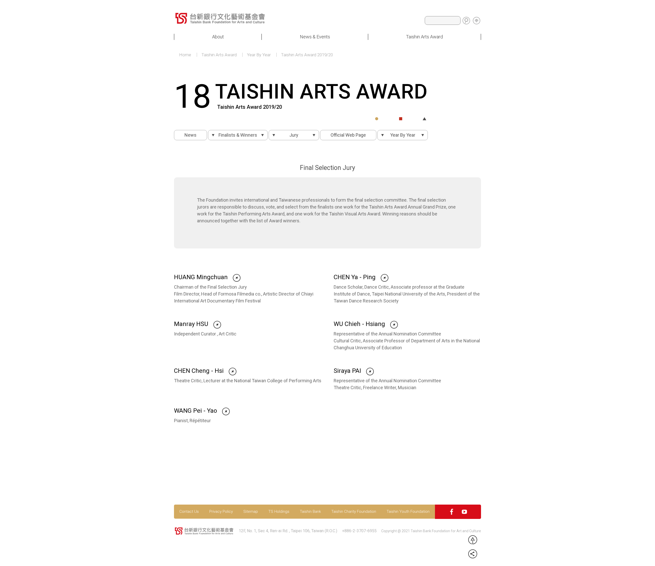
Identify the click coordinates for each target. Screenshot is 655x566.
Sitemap (250, 512)
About (218, 36)
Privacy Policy (221, 512)
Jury (293, 135)
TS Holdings (278, 512)
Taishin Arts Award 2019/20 (307, 55)
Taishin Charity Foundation (353, 512)
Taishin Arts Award (424, 36)
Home (185, 55)
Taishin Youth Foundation (408, 512)
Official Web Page (348, 135)
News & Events (315, 36)
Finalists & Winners (238, 135)
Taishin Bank (310, 512)
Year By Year (259, 55)
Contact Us (189, 512)
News (190, 135)
